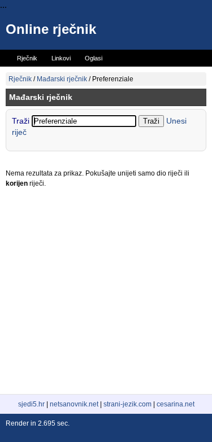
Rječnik (20, 79)
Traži (22, 120)
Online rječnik (51, 29)
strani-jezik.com (127, 404)
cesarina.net (175, 404)
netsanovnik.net (74, 404)
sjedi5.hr (31, 404)
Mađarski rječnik (62, 79)
